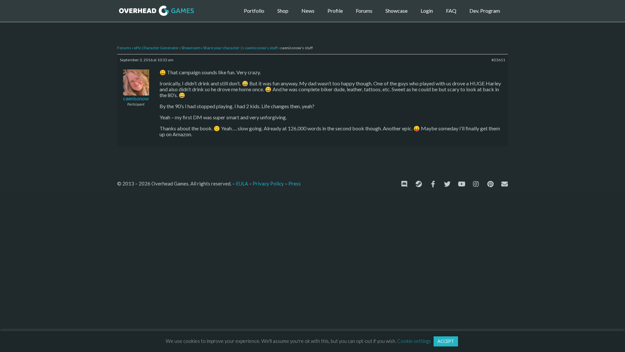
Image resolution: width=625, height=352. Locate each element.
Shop (282, 10)
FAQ (451, 10)
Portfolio (254, 10)
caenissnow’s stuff (261, 47)
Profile (335, 10)
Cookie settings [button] (414, 341)
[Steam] (418, 184)
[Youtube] (461, 184)
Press (294, 183)
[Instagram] (476, 184)
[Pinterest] (490, 184)
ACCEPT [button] (446, 341)
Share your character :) (223, 47)
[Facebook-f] (433, 184)
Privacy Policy (268, 183)
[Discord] (404, 184)
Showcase (396, 10)
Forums (364, 10)
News (307, 10)
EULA (242, 183)
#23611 (498, 59)
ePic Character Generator (156, 47)
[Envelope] (504, 184)
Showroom (191, 47)
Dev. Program (484, 10)
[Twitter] (447, 184)
